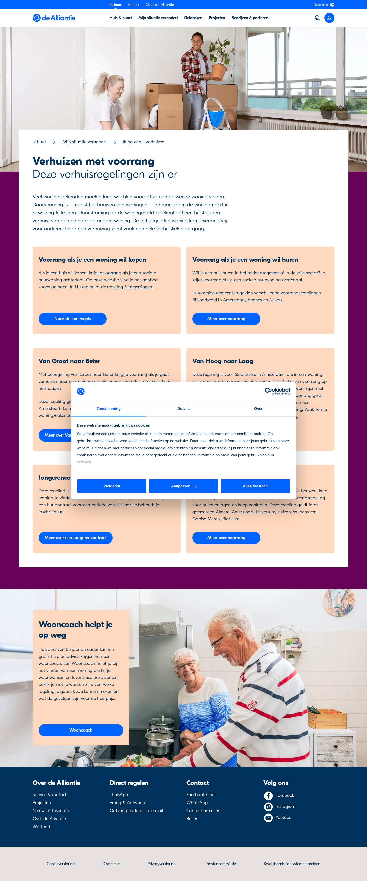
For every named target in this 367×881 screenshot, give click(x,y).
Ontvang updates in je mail (136, 810)
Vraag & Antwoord (128, 802)
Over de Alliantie (160, 4)
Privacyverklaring (162, 864)
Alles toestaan (255, 486)
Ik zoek (133, 4)
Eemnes (254, 300)
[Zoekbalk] (317, 18)
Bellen (192, 818)
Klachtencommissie (219, 864)
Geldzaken (193, 18)
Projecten (217, 18)
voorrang (112, 273)
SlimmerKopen (138, 287)
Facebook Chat (201, 794)
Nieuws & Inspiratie (51, 810)
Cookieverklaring (61, 864)
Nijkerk (276, 300)
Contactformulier (202, 810)
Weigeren (112, 486)
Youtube (283, 817)
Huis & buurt (121, 18)
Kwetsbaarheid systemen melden (292, 864)
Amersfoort (234, 300)
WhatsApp (197, 802)
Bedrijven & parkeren (250, 18)
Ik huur (115, 4)
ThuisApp (119, 794)
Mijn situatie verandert (158, 18)
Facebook (285, 795)
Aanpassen (180, 486)
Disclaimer (111, 864)
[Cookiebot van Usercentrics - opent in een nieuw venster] (268, 391)
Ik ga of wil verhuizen (144, 142)
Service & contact (49, 794)
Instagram (285, 806)
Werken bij (43, 826)
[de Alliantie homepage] (54, 18)
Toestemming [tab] (109, 408)
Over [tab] (258, 408)
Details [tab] (183, 408)
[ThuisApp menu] (329, 18)
